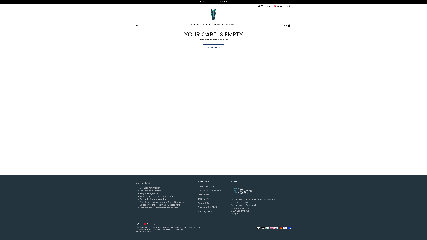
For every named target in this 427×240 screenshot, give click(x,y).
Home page (203, 194)
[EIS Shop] (213, 14)
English (267, 6)
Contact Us (203, 203)
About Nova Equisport (208, 186)
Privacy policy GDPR (207, 207)
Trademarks (203, 199)
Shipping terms (205, 211)
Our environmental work (209, 190)
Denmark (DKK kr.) (283, 6)
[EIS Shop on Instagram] (262, 6)
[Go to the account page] (285, 25)
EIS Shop (152, 227)
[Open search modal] (137, 25)
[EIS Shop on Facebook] (259, 6)
